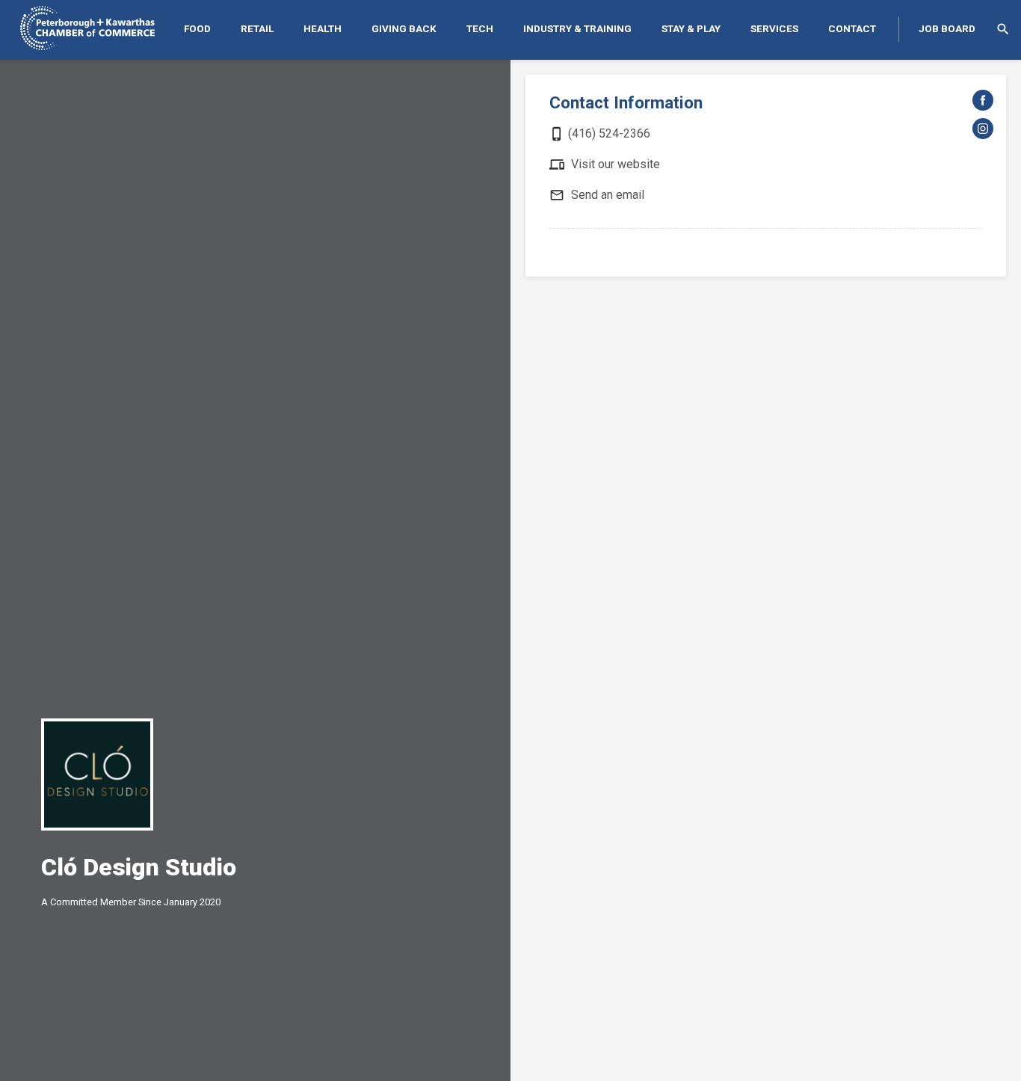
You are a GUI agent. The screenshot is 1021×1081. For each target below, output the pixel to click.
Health (322, 28)
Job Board (947, 28)
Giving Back (404, 28)
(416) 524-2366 (609, 133)
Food (197, 28)
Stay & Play (691, 28)
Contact (852, 28)
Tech (479, 28)
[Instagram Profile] (982, 128)
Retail (257, 28)
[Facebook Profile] (982, 100)
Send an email (607, 195)
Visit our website (615, 164)
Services (774, 28)
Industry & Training (577, 28)
